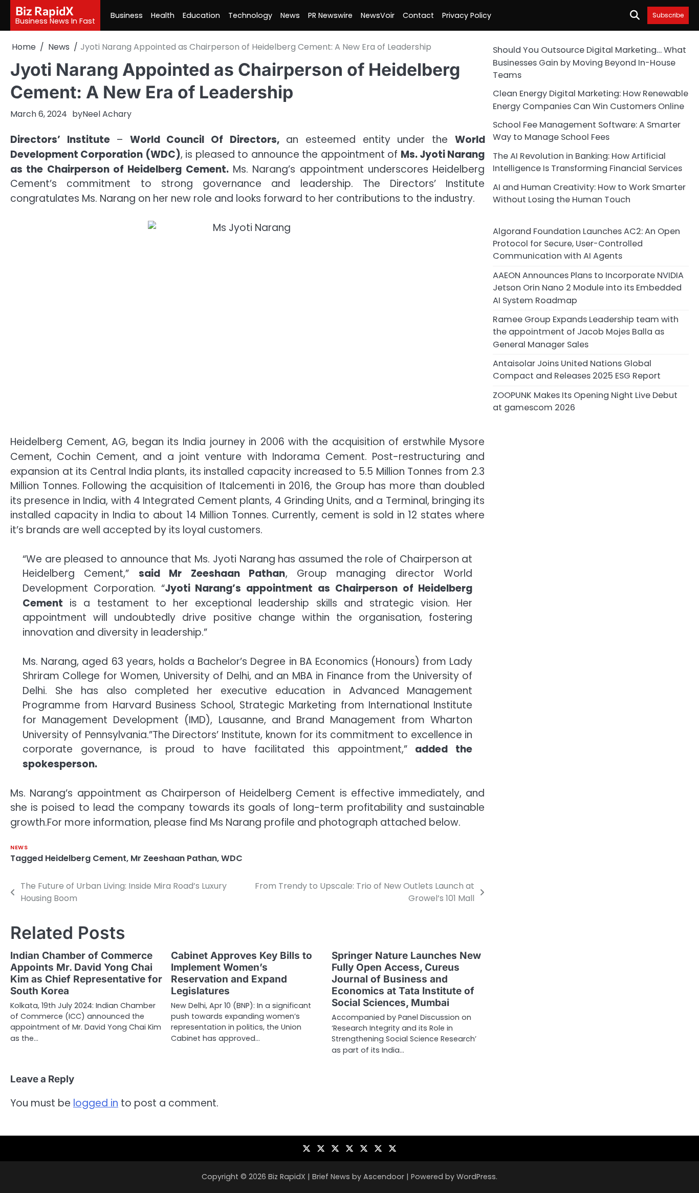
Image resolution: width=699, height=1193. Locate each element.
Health (162, 15)
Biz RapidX (44, 11)
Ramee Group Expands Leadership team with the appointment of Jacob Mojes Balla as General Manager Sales (586, 331)
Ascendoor (383, 1176)
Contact (418, 15)
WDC (232, 858)
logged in (95, 1103)
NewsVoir (378, 15)
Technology (250, 15)
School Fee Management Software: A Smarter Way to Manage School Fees (587, 130)
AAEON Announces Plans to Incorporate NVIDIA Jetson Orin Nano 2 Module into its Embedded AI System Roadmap (588, 287)
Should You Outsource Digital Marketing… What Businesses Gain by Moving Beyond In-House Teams (589, 62)
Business (127, 15)
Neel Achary (107, 114)
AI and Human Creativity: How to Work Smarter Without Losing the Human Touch (589, 193)
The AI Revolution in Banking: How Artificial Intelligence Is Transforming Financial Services (587, 162)
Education (201, 15)
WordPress (476, 1176)
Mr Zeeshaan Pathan (173, 858)
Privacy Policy (466, 15)
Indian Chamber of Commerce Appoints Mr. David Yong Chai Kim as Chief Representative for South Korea (86, 973)
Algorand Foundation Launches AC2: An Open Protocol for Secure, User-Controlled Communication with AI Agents (586, 243)
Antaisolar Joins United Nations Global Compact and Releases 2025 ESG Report (577, 369)
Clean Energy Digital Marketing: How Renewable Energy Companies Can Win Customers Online (590, 100)
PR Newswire (330, 15)
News (290, 15)
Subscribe (668, 15)
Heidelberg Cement (85, 858)
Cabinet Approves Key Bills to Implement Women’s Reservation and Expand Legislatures (241, 973)
